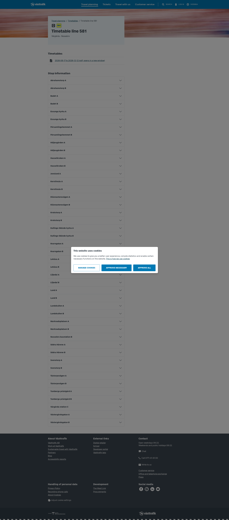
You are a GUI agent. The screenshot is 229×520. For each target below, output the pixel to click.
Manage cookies (86, 268)
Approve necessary (116, 268)
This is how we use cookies (118, 259)
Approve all (144, 268)
